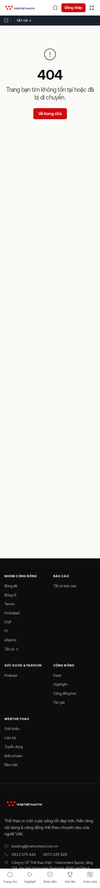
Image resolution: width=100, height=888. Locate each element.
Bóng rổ (10, 595)
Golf (7, 622)
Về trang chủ (50, 113)
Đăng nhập (73, 7)
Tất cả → (24, 20)
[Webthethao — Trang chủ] (20, 7)
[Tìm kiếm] (55, 8)
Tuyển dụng (13, 746)
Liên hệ (10, 738)
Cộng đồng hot (64, 693)
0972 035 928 (55, 854)
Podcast (10, 675)
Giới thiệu (11, 728)
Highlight (60, 684)
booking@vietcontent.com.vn (35, 846)
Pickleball (12, 613)
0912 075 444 (24, 854)
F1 (6, 631)
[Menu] (92, 8)
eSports (10, 640)
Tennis (9, 604)
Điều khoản (13, 756)
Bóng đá (10, 586)
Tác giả (59, 702)
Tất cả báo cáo (64, 586)
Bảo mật (11, 764)
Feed (57, 675)
